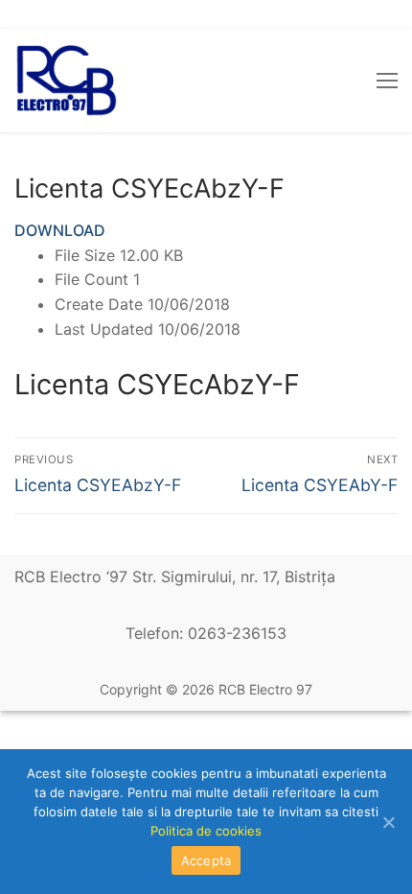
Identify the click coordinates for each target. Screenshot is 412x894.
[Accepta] (388, 822)
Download (59, 230)
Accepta (206, 860)
